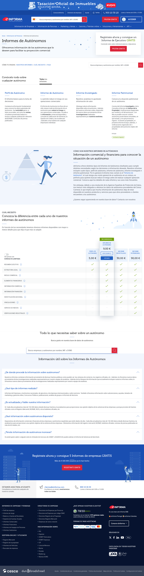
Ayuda (87, 13)
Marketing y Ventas (68, 26)
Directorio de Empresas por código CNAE (52, 513)
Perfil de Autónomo (92, 252)
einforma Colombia (130, 516)
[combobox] (35, 19)
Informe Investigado (121, 252)
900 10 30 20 (85, 487)
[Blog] (128, 537)
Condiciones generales (80, 571)
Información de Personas (47, 26)
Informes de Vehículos (10, 545)
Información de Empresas (25, 26)
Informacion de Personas (14, 36)
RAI (40, 531)
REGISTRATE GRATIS (72, 468)
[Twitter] (110, 537)
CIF (40, 543)
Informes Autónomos (10, 530)
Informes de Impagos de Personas (14, 527)
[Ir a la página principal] (13, 19)
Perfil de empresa (8, 510)
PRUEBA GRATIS (110, 19)
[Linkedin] (117, 537)
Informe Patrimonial (135, 252)
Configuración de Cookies (134, 571)
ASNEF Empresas (44, 540)
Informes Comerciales (10, 522)
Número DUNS (43, 557)
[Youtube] (122, 537)
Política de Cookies (119, 571)
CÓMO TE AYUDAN (8, 65)
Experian (41, 534)
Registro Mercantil (9, 540)
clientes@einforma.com (54, 487)
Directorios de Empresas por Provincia (51, 510)
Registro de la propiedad (10, 543)
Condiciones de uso (66, 571)
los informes (43, 80)
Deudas (41, 551)
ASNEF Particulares (45, 537)
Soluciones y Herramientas (113, 26)
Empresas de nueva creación (48, 522)
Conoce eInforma (58, 13)
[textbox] (35, 19)
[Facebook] (114, 537)
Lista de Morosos (44, 545)
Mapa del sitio (107, 571)
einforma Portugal (116, 516)
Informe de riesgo (8, 513)
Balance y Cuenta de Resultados (13, 516)
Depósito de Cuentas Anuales (12, 519)
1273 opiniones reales (97, 515)
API (128, 26)
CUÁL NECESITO (39, 65)
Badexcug (42, 554)
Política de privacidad (95, 571)
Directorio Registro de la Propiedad (50, 516)
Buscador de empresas (10, 548)
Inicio (3, 36)
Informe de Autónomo (107, 244)
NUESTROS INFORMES (24, 65)
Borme (41, 548)
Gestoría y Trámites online (89, 26)
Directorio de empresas (74, 13)
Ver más (107, 258)
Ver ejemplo (106, 253)
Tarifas (97, 12)
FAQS (49, 65)
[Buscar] (84, 19)
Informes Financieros (10, 524)
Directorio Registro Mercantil (48, 519)
